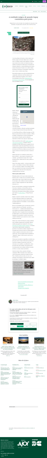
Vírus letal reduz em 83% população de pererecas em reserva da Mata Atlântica (5, 368)
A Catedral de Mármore (40, 367)
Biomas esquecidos (27, 376)
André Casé (8, 355)
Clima (39, 11)
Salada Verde (26, 6)
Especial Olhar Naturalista (23, 32)
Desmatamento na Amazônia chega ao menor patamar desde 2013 (39, 348)
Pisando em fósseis (21, 283)
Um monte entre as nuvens (40, 370)
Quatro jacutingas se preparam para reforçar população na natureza (5, 383)
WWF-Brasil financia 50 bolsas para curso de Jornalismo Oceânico (16, 377)
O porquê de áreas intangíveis (23, 288)
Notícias (16, 6)
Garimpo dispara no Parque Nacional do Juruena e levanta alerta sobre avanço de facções (17, 382)
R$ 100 (33, 326)
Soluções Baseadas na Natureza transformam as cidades (23, 348)
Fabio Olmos (16, 27)
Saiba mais (2, 451)
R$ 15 (14, 326)
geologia (10, 33)
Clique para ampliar (23, 125)
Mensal (17, 323)
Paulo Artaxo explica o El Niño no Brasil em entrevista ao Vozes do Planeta (8, 348)
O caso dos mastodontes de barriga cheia (25, 281)
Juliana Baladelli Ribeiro (23, 354)
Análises (38, 6)
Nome (19, 93)
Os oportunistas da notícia (28, 367)
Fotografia (37, 369)
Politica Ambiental (43, 11)
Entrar (2, 456)
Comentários (23, 295)
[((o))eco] (7, 6)
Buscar (36, 1)
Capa (37, 364)
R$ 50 (27, 326)
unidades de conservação (16, 364)
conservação (9, 32)
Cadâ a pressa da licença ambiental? (28, 374)
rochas (10, 34)
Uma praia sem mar (39, 373)
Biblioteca (43, 6)
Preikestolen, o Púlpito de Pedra (40, 376)
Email (19, 97)
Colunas (34, 6)
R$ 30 (20, 326)
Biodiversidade (35, 11)
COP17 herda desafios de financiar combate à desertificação (5, 378)
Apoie (44, 1)
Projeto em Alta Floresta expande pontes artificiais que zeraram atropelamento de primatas (6, 374)
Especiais (30, 6)
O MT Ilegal (26, 370)
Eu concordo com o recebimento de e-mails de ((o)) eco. (24, 102)
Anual (30, 323)
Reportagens (21, 6)
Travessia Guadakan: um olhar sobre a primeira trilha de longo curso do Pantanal (17, 373)
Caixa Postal (27, 364)
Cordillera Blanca (21, 192)
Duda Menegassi (39, 355)
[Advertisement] (41, 162)
